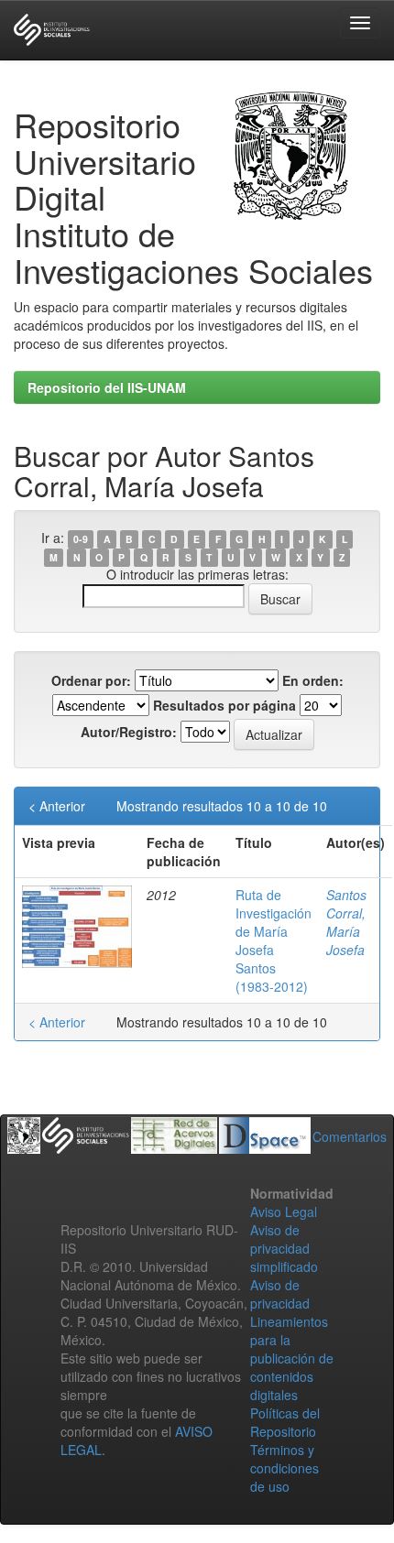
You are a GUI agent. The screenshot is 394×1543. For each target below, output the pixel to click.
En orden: (313, 680)
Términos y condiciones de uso (284, 1467)
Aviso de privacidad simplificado (284, 1248)
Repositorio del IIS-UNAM (106, 387)
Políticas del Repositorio (285, 1422)
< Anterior (56, 806)
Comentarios (349, 1136)
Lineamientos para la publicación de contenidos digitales (292, 1358)
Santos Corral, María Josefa (346, 922)
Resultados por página (224, 705)
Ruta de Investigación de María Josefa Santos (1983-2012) (273, 940)
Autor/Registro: (129, 732)
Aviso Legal (283, 1211)
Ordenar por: (91, 680)
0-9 (80, 539)
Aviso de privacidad (280, 1294)
